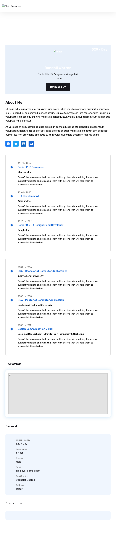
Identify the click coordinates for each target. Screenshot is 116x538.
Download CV (58, 86)
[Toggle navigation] (110, 6)
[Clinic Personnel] (11, 6)
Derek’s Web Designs (91, 532)
